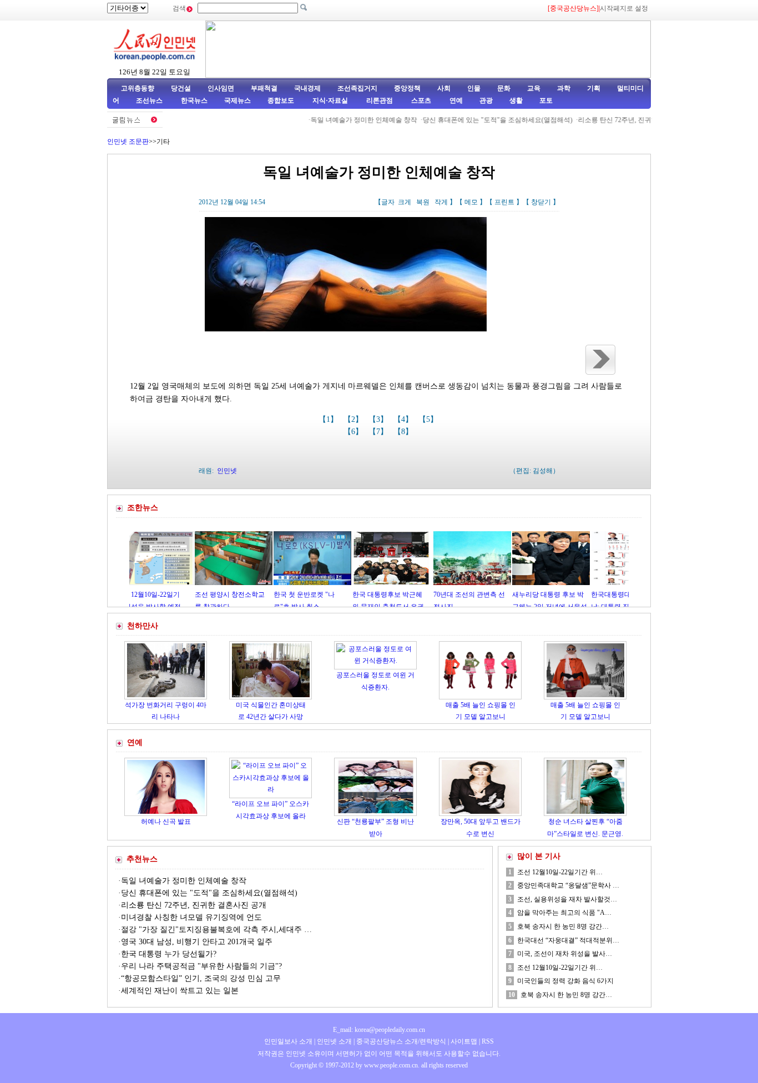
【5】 (429, 419)
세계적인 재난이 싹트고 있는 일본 (180, 990)
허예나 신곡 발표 (166, 821)
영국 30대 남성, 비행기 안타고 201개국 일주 (196, 942)
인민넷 (227, 471)
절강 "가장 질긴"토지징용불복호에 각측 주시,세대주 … (216, 929)
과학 (563, 88)
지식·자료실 (331, 100)
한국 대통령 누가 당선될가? (168, 954)
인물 (474, 88)
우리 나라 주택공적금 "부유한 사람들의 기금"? (201, 966)
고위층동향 (137, 88)
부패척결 (264, 88)
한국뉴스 (194, 100)
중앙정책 (407, 88)
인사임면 (221, 88)
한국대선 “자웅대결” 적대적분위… (568, 940)
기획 (593, 88)
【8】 (404, 431)
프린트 (504, 202)
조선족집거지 (357, 88)
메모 (471, 202)
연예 (455, 100)
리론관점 (379, 100)
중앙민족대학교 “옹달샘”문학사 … (568, 885)
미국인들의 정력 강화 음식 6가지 (565, 981)
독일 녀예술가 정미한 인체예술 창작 (344, 120)
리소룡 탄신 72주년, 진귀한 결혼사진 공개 (619, 120)
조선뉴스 (150, 100)
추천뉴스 (142, 859)
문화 (504, 88)
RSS (488, 1041)
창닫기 (541, 202)
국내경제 (307, 88)
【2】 (354, 419)
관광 (486, 100)
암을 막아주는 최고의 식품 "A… (564, 912)
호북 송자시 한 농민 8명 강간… (563, 926)
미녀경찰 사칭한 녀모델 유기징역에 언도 (191, 917)
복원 (422, 202)
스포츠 (420, 100)
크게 (404, 202)
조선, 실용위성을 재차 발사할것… (567, 899)
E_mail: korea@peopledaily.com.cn (379, 1030)
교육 (533, 88)
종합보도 (280, 100)
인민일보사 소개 (288, 1041)
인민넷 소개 (333, 1041)
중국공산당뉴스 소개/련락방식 (401, 1041)
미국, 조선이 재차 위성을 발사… (564, 954)
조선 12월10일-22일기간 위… (560, 872)
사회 (444, 88)
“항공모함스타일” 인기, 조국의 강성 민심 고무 (201, 978)
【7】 (379, 431)
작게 (441, 202)
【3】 (379, 419)
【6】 (354, 431)
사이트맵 (464, 1041)
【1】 (329, 419)
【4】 (404, 419)
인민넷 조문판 (128, 141)
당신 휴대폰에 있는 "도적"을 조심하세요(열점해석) (478, 120)
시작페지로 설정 (624, 8)
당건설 (181, 88)
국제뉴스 (237, 100)
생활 (516, 100)
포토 (546, 100)
